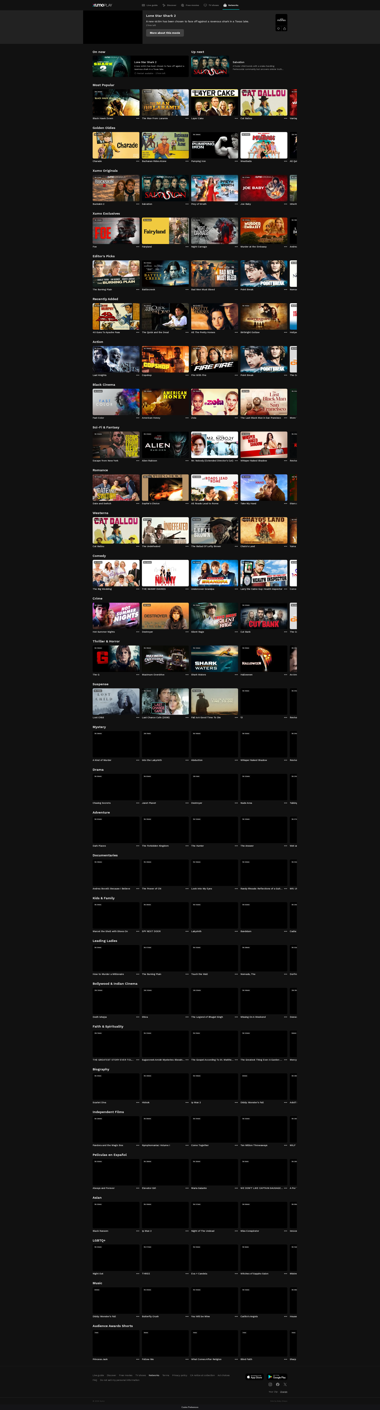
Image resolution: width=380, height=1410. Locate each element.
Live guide (152, 5)
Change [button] (283, 1392)
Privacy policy (179, 1375)
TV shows (214, 5)
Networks (233, 5)
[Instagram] (270, 1384)
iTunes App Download (255, 1377)
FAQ (95, 1380)
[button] (165, 33)
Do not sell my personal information (119, 1380)
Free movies (192, 5)
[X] (285, 1384)
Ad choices (224, 1375)
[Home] (102, 5)
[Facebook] (278, 1384)
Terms (165, 1375)
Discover (171, 5)
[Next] (287, 101)
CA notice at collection (202, 1375)
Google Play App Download (277, 1377)
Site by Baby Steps (278, 1401)
